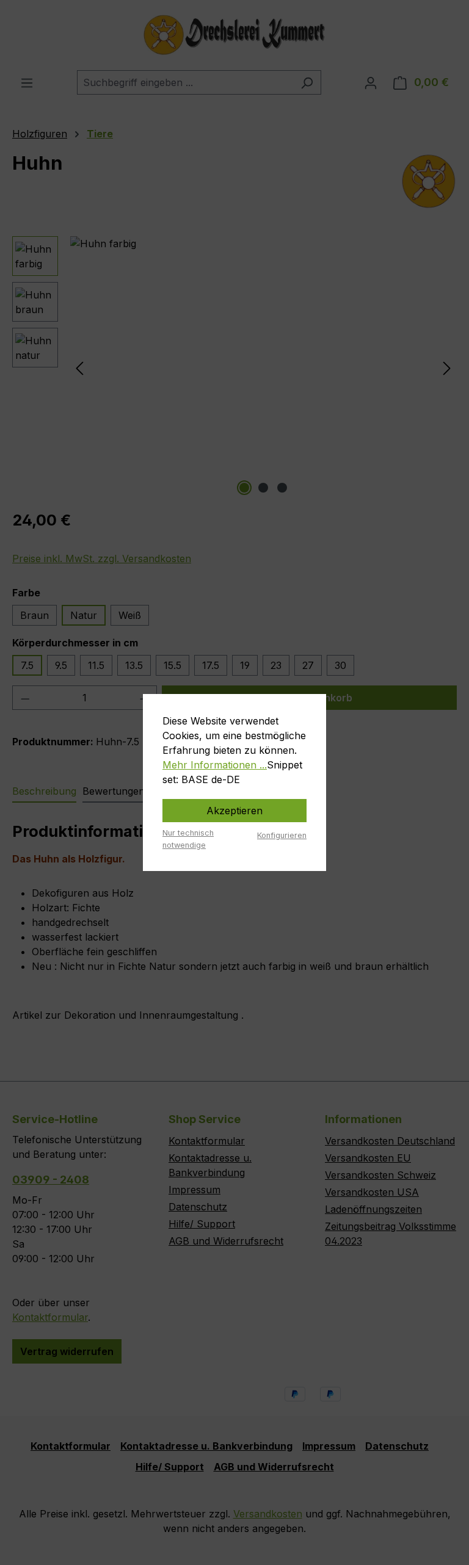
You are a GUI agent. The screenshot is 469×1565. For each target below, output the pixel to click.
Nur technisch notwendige (188, 838)
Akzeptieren (234, 810)
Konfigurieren (282, 835)
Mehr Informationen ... (214, 765)
